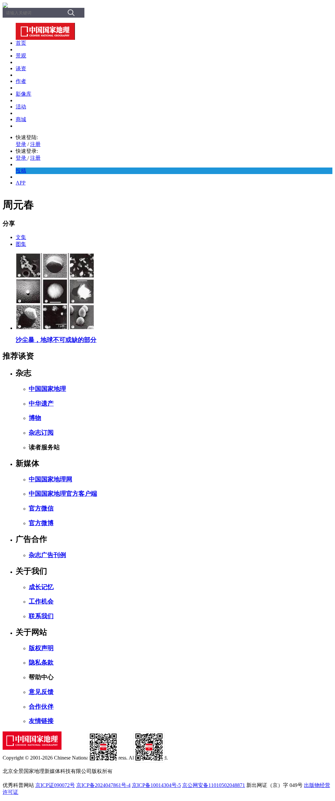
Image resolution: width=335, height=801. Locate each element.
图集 (21, 244)
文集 (21, 237)
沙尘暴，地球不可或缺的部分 (56, 339)
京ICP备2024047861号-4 (103, 785)
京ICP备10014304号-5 (156, 785)
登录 (21, 144)
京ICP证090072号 (55, 785)
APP (21, 182)
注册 (35, 144)
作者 (21, 81)
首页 (21, 43)
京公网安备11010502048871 (213, 785)
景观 (21, 55)
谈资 (21, 68)
